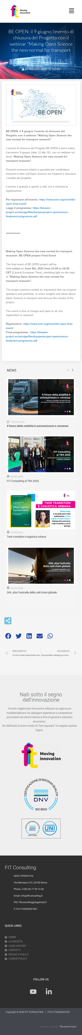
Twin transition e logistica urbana (26, 536)
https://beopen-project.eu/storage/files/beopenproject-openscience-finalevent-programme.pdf (37, 212)
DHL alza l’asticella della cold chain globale (32, 592)
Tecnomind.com (68, 1026)
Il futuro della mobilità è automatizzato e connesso (37, 425)
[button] (8, 636)
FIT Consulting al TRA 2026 (23, 480)
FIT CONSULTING (34, 1012)
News (56, 69)
